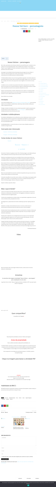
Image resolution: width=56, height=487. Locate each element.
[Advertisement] (19, 393)
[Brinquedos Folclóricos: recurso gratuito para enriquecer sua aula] (18, 421)
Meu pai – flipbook (4, 412)
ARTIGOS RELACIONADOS (16, 416)
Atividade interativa (12, 397)
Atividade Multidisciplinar (44, 86)
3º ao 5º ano (6, 397)
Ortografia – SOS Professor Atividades (10, 134)
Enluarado (9, 140)
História (41, 99)
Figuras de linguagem (21, 102)
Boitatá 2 (2, 427)
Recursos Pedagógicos (21, 109)
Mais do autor (23, 416)
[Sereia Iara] (30, 422)
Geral (5, 21)
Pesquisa (7, 399)
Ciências (41, 91)
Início (2, 21)
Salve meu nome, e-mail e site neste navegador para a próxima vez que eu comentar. (17, 456)
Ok (28, 485)
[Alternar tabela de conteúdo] (6, 59)
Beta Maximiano (24, 28)
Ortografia (28, 102)
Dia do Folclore (36, 23)
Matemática (42, 101)
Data (17, 397)
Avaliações (41, 89)
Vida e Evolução (42, 104)
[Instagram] (52, 1)
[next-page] (3, 430)
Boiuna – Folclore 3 (21, 145)
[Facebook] (50, 1)
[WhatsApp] (29, 31)
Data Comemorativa (31, 23)
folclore (13, 102)
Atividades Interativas (25, 23)
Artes (41, 81)
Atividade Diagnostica (43, 83)
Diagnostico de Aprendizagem (44, 94)
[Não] (54, 484)
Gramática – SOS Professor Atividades (10, 131)
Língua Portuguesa (28, 397)
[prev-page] (2, 430)
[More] (32, 31)
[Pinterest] (54, 1)
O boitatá (21, 149)
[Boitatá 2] (6, 421)
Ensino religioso (42, 96)
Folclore (8, 21)
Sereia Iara (27, 428)
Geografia (41, 98)
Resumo (11, 399)
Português (41, 102)
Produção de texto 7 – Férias (31, 412)
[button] (53, 16)
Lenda (16, 102)
